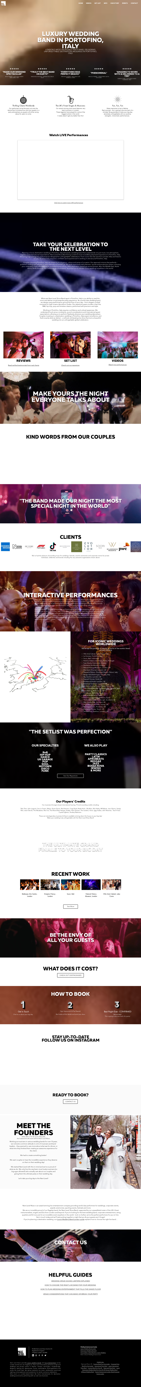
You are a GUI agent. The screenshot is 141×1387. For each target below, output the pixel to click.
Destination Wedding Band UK (89, 1351)
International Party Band (101, 1366)
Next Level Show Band (109, 1368)
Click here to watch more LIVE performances (68, 203)
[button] (105, 3)
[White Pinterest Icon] (42, 1355)
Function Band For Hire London (101, 1364)
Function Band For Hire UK (95, 1368)
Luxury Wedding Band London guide (70, 1219)
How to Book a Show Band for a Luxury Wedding (93, 1353)
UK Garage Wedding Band (110, 1370)
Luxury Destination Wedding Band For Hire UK (101, 1369)
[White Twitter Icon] (45, 1355)
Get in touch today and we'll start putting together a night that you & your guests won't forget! (70, 1217)
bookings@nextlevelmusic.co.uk (70, 1248)
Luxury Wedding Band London (88, 1349)
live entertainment (50, 1363)
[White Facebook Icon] (39, 1355)
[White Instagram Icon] (36, 1355)
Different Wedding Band (87, 1372)
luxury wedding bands (34, 1363)
